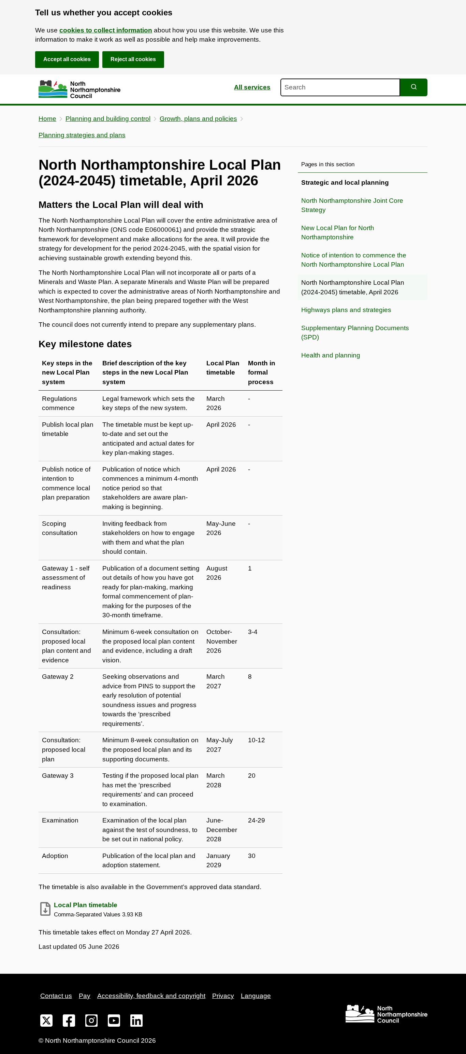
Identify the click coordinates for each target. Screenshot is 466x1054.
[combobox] (340, 87)
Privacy (223, 995)
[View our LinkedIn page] (136, 1022)
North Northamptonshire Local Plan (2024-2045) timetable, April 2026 (352, 287)
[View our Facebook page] (69, 1022)
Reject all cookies (133, 59)
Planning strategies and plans (82, 135)
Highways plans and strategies (346, 309)
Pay (84, 995)
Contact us (56, 995)
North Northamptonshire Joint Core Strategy (352, 205)
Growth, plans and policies (198, 118)
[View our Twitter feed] (46, 1022)
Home (47, 118)
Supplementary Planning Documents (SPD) (355, 332)
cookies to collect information (105, 30)
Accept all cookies (67, 59)
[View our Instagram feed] (91, 1022)
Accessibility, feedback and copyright (151, 995)
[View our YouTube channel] (114, 1022)
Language (256, 995)
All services (252, 87)
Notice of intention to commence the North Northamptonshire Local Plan (353, 260)
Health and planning (330, 355)
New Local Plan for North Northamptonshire (337, 232)
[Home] (79, 89)
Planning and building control (107, 118)
